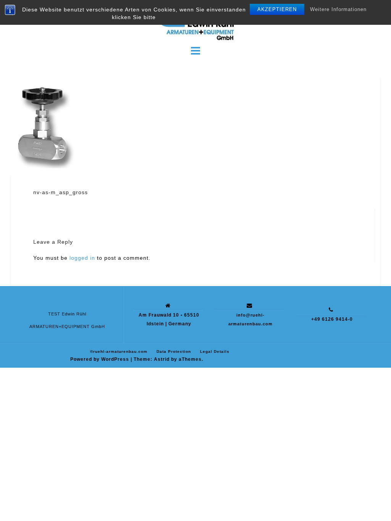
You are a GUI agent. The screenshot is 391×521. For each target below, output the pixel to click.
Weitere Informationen (338, 9)
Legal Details (214, 351)
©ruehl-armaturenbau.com (118, 351)
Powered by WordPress (99, 359)
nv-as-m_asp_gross (60, 192)
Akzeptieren (277, 9)
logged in (82, 258)
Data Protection (174, 351)
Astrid (162, 359)
